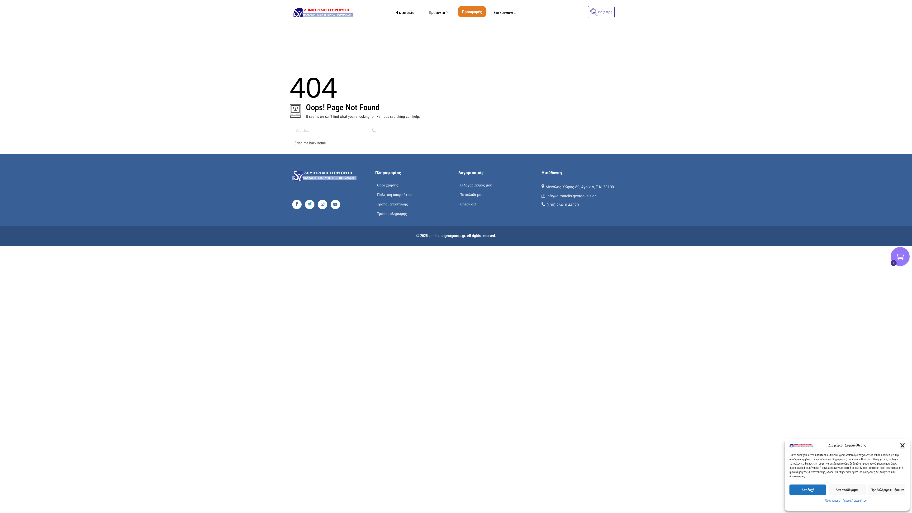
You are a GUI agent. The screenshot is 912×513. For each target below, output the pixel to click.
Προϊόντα (437, 12)
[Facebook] (297, 204)
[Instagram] (322, 204)
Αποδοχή (808, 490)
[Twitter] (309, 204)
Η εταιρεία (404, 12)
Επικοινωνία (505, 12)
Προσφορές (472, 11)
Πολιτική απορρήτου (854, 500)
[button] (902, 445)
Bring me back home (310, 143)
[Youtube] (335, 204)
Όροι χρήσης (832, 500)
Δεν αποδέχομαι (847, 490)
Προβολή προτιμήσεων (887, 490)
